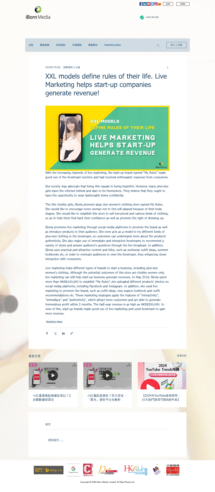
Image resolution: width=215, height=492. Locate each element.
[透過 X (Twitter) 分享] (55, 333)
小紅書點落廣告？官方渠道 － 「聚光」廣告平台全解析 (107, 397)
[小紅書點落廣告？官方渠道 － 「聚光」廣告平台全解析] (107, 375)
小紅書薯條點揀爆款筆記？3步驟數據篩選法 (52, 397)
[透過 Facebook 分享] (47, 333)
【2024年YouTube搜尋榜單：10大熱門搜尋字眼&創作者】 (161, 397)
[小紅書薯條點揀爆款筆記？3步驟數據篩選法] (53, 375)
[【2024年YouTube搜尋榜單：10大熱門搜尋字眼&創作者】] (162, 375)
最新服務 (44, 45)
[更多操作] (168, 67)
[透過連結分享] (71, 333)
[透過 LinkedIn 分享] (63, 333)
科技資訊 (61, 45)
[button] (158, 45)
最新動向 (93, 45)
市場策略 (77, 45)
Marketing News (112, 45)
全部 (31, 45)
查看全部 (181, 356)
